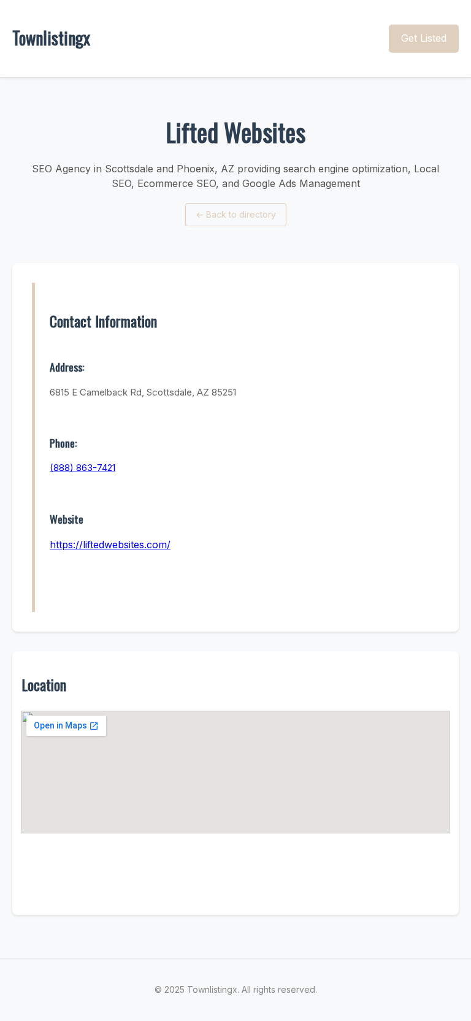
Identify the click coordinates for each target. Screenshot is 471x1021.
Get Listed (423, 38)
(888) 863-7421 (82, 467)
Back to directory (236, 214)
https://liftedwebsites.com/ (110, 544)
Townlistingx (51, 37)
